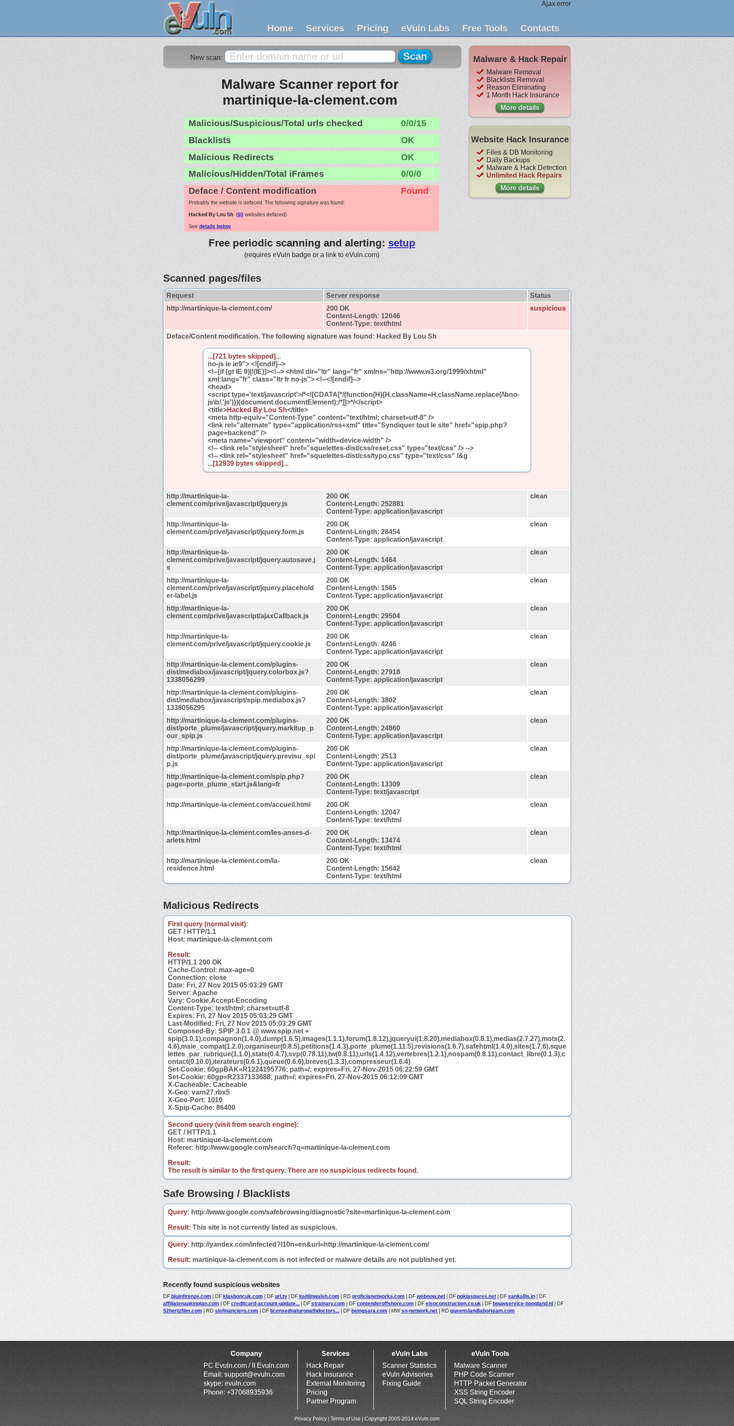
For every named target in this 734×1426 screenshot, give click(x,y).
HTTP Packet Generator (490, 1383)
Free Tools (485, 28)
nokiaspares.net (476, 1296)
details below (215, 226)
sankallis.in (521, 1296)
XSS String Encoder (484, 1392)
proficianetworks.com (378, 1296)
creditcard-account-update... (265, 1304)
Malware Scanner (480, 1365)
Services (325, 28)
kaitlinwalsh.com (319, 1296)
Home (280, 28)
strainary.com (328, 1304)
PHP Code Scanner (484, 1374)
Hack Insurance (329, 1374)
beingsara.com (369, 1311)
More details (519, 107)
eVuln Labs (425, 28)
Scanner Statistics (409, 1365)
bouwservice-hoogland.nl (523, 1304)
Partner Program (331, 1401)
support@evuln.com (254, 1374)
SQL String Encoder (484, 1401)
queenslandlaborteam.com (482, 1311)
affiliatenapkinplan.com (191, 1304)
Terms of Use (345, 1419)
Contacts (539, 28)
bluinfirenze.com (191, 1296)
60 (240, 215)
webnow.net (431, 1296)
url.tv (281, 1296)
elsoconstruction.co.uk (453, 1304)
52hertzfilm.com (182, 1311)
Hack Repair (325, 1365)
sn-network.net (419, 1311)
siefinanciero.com (236, 1311)
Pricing (372, 28)
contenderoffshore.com (385, 1304)
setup (401, 243)
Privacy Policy (310, 1419)
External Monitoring (335, 1383)
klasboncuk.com (243, 1296)
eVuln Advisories (407, 1374)
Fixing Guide (401, 1383)
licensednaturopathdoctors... (304, 1311)
